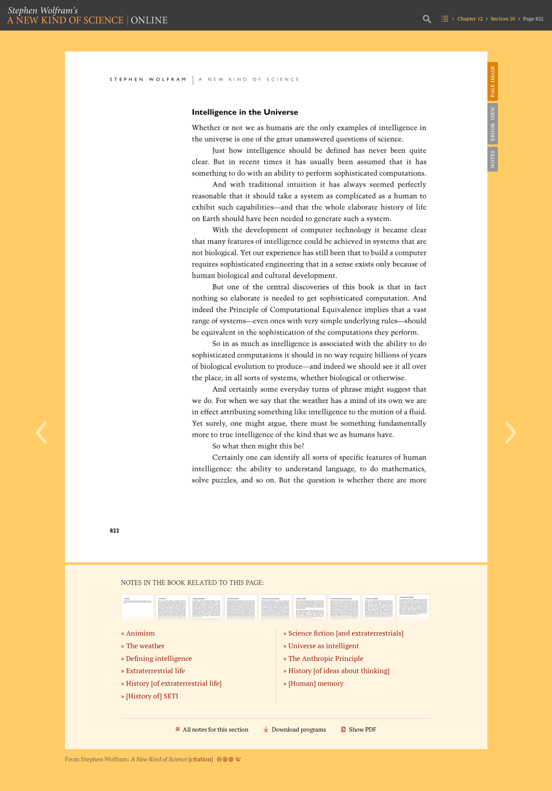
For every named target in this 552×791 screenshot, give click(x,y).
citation (200, 759)
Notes (492, 159)
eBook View (492, 124)
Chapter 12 (470, 18)
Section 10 (503, 18)
